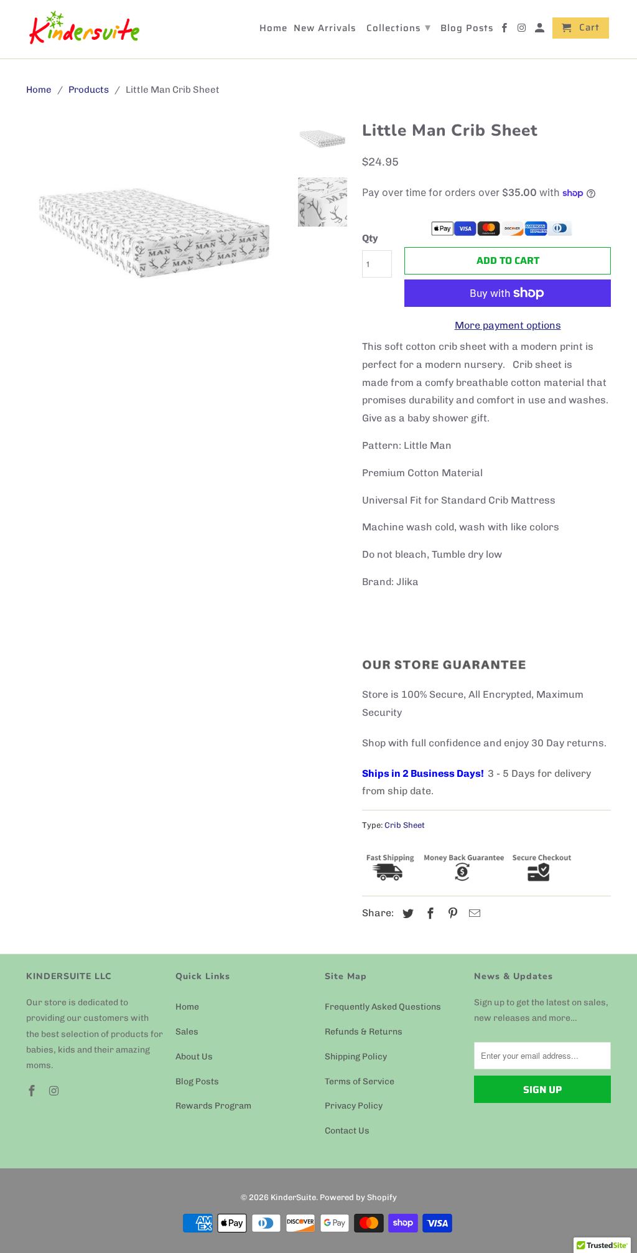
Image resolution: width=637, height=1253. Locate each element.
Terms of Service (359, 1081)
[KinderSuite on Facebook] (33, 1091)
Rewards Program (213, 1105)
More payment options (508, 325)
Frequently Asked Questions (383, 1007)
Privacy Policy (354, 1105)
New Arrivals (325, 29)
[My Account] (540, 30)
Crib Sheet (404, 825)
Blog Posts (197, 1081)
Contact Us (347, 1130)
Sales (186, 1031)
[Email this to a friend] (473, 914)
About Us (194, 1056)
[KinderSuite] (83, 29)
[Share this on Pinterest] (451, 914)
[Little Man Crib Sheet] (155, 240)
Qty (370, 238)
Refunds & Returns (363, 1031)
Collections (398, 27)
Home (187, 1007)
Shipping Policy (356, 1056)
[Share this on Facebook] (429, 914)
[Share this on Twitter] (406, 914)
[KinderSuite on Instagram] (55, 1091)
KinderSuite (293, 1197)
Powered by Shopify (358, 1197)
